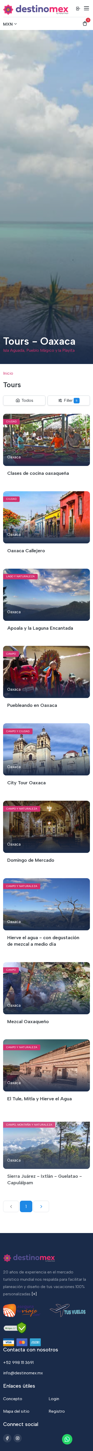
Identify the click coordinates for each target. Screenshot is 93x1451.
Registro (57, 1411)
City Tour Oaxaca (26, 783)
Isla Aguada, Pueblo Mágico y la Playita (39, 350)
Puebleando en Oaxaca (32, 705)
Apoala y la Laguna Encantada (40, 628)
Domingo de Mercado (30, 860)
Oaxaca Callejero (26, 551)
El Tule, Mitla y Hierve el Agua (39, 1099)
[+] (34, 1293)
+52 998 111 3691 (18, 1362)
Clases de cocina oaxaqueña (38, 473)
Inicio (8, 373)
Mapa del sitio (16, 1411)
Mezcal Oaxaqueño (28, 1021)
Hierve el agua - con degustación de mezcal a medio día (43, 941)
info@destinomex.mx (23, 1372)
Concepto (12, 1398)
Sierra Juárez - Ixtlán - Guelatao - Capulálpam (44, 1179)
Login (54, 1398)
